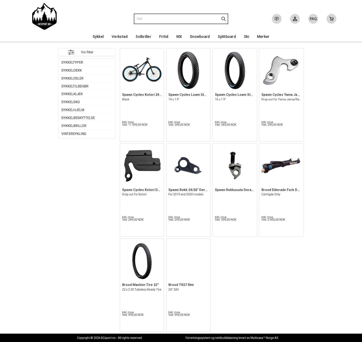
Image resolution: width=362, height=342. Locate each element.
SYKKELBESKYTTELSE (78, 118)
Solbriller (143, 36)
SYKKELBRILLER (73, 126)
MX (179, 36)
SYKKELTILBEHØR (74, 86)
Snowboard (200, 36)
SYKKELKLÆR (72, 94)
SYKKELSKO (70, 102)
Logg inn (295, 19)
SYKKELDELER (72, 78)
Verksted (120, 36)
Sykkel (98, 36)
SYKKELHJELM (72, 110)
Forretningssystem (198, 337)
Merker (263, 36)
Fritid (163, 36)
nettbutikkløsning (226, 337)
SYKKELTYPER (72, 62)
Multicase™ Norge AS (264, 337)
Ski (246, 36)
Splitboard (227, 36)
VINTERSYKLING (73, 134)
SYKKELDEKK (71, 70)
